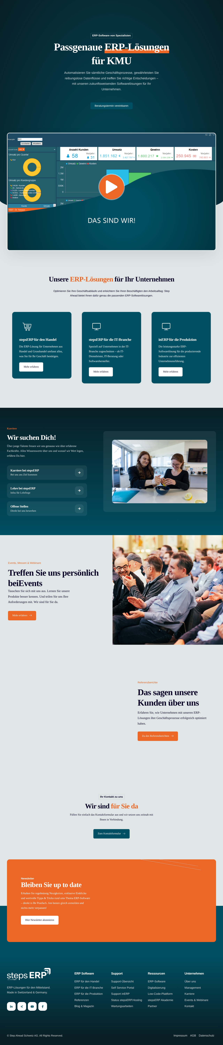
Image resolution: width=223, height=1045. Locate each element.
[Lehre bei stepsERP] (47, 490)
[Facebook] (42, 1006)
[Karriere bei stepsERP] (47, 472)
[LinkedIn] (11, 1006)
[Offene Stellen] (47, 508)
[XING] (21, 1006)
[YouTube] (32, 1006)
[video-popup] (111, 186)
